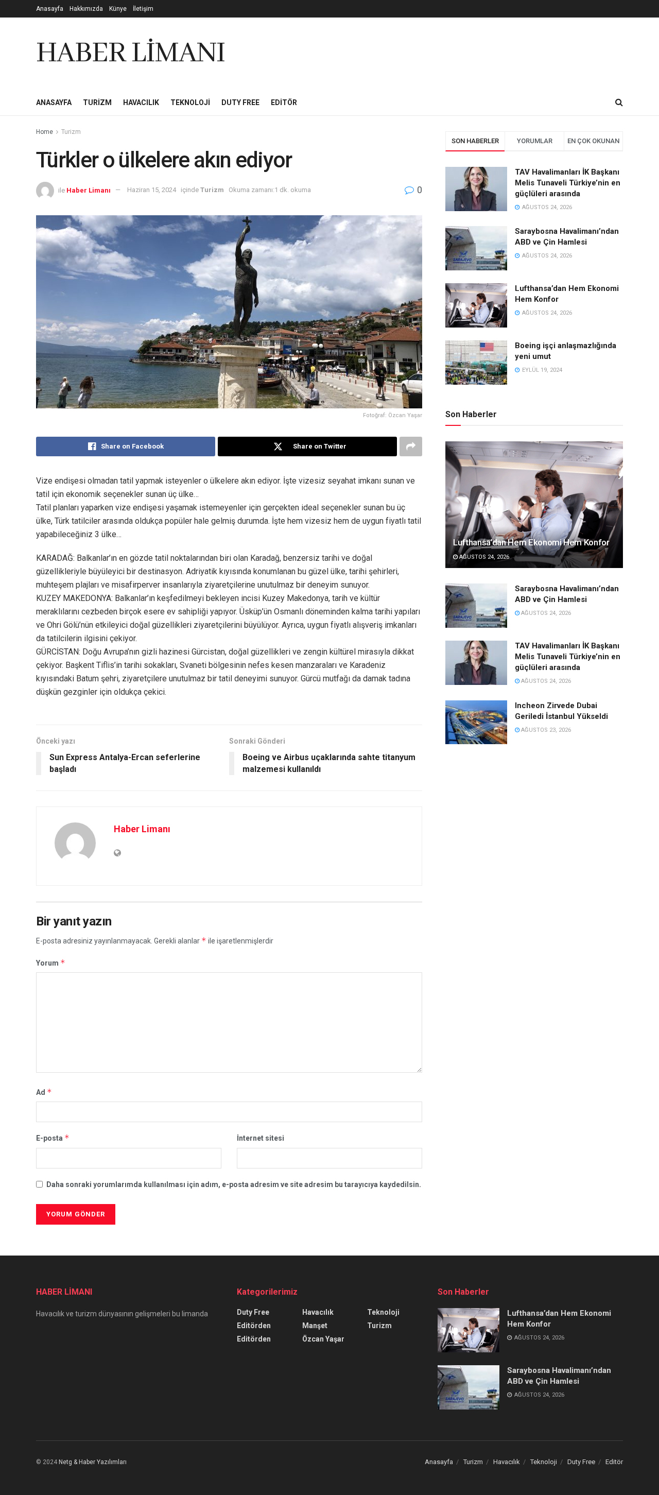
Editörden (254, 1325)
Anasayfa (49, 8)
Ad (44, 1092)
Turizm (97, 102)
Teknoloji (190, 102)
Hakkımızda (86, 8)
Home (44, 131)
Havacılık (141, 102)
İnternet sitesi (260, 1138)
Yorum (50, 963)
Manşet (314, 1325)
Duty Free (240, 102)
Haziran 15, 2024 (151, 190)
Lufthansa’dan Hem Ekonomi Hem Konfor (531, 542)
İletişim (143, 8)
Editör (284, 102)
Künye (118, 8)
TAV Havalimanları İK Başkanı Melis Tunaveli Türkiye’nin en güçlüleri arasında (567, 182)
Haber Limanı (88, 190)
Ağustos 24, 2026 (483, 557)
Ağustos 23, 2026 (545, 730)
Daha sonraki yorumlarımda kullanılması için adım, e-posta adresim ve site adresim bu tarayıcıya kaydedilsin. (233, 1184)
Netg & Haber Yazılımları (93, 1462)
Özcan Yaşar (323, 1339)
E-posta (53, 1138)
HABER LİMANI (130, 53)
